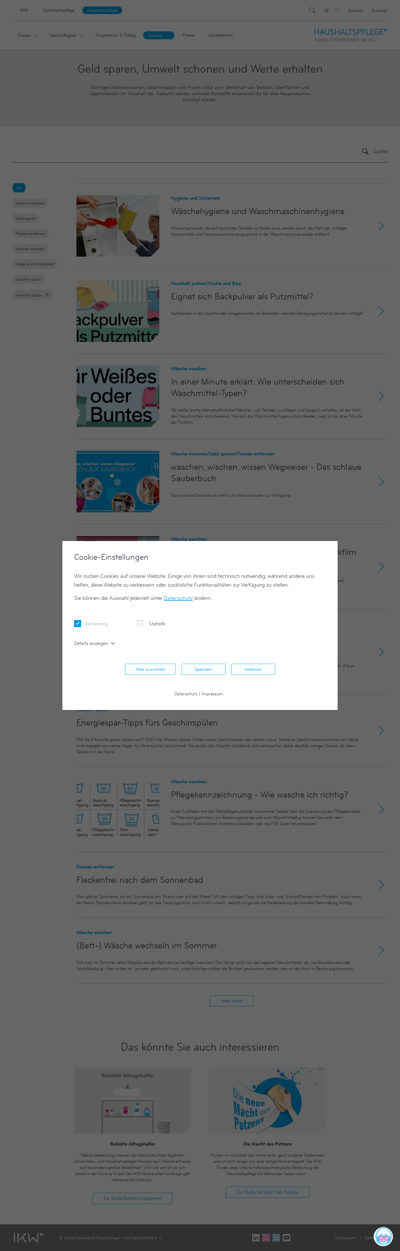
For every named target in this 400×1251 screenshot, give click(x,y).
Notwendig (97, 623)
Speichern (203, 669)
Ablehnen (253, 669)
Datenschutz (178, 598)
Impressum (212, 694)
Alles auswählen (150, 669)
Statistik (157, 623)
